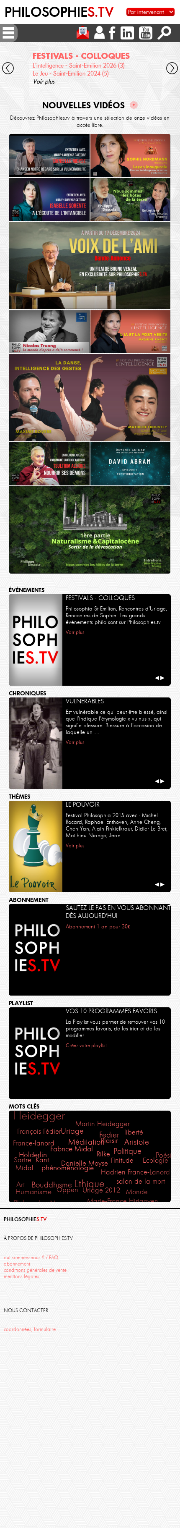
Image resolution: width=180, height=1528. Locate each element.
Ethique (89, 1184)
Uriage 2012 (101, 1190)
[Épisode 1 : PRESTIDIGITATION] (130, 463)
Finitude (122, 1160)
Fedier (109, 1135)
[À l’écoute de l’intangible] (49, 199)
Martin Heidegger (102, 1123)
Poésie (165, 1155)
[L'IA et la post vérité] (130, 332)
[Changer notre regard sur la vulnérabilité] (49, 155)
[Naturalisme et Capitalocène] (89, 530)
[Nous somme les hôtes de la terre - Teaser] (130, 199)
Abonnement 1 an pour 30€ (98, 926)
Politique (127, 1151)
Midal (24, 1168)
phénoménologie (67, 1168)
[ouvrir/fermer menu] (8, 32)
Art (20, 1184)
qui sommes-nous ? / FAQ (31, 1258)
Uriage (72, 1131)
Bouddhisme (51, 1185)
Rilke (103, 1154)
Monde (137, 1192)
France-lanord (34, 1143)
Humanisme (33, 1191)
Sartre (22, 1160)
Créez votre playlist (86, 1045)
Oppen (67, 1189)
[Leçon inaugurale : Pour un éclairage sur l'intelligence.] (130, 155)
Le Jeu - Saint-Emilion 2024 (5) (71, 73)
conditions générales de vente (35, 1270)
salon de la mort (140, 1181)
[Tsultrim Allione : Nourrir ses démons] (49, 463)
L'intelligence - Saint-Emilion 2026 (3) (79, 65)
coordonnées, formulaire (30, 1329)
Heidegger (39, 1115)
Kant (42, 1160)
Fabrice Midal (71, 1148)
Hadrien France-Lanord (135, 1172)
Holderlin (33, 1155)
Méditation (86, 1142)
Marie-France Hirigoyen (122, 1201)
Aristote (136, 1142)
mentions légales (21, 1276)
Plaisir (109, 1141)
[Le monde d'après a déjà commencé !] (49, 332)
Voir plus (43, 81)
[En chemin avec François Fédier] (89, 265)
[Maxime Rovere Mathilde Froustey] (89, 397)
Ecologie (155, 1160)
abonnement (17, 1264)
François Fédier (39, 1131)
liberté (133, 1132)
